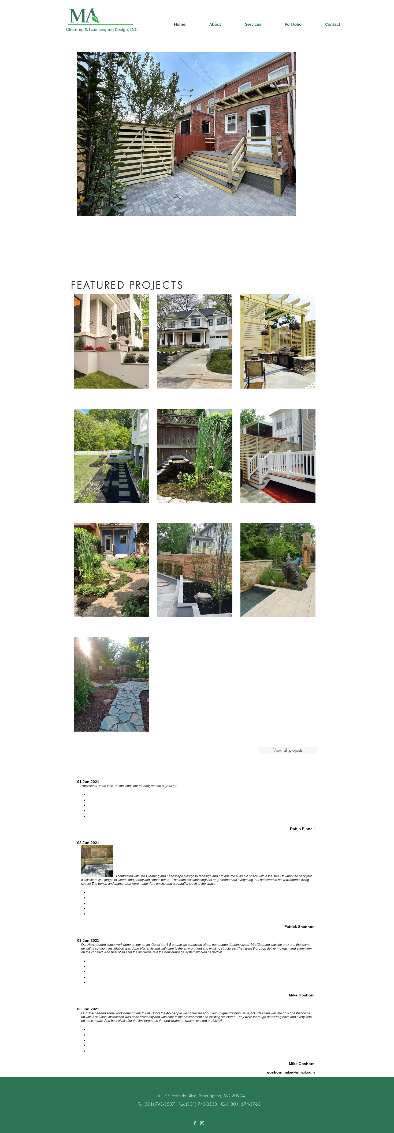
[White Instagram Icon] (202, 1123)
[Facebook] (195, 1123)
